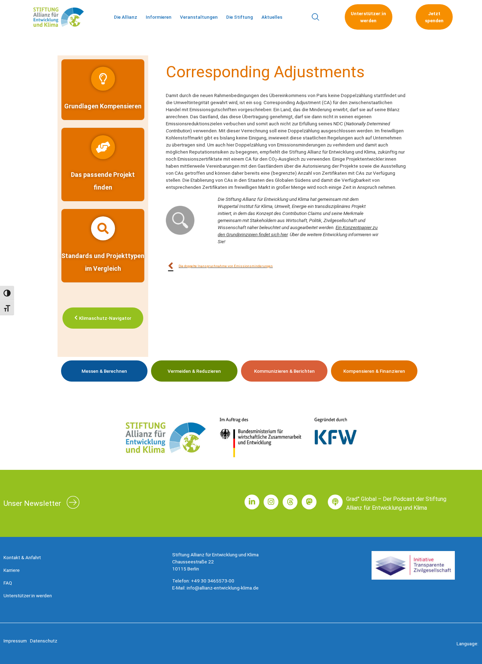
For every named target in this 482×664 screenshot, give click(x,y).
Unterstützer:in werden (28, 595)
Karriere (12, 570)
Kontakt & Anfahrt (22, 557)
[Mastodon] (309, 502)
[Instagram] (271, 502)
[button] (315, 17)
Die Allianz (125, 17)
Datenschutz (43, 641)
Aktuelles (271, 17)
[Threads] (290, 502)
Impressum (15, 641)
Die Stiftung (239, 17)
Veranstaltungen (199, 17)
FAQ (8, 583)
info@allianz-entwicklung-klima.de (223, 588)
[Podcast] (335, 502)
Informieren (158, 17)
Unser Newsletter (32, 503)
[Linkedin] (252, 502)
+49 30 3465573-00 (212, 581)
